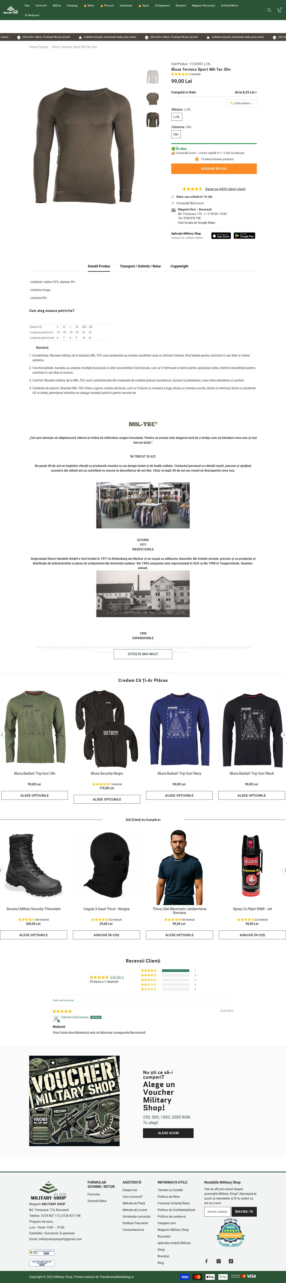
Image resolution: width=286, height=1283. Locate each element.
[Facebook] (206, 1261)
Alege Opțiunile (34, 795)
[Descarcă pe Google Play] (244, 235)
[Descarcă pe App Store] (221, 235)
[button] (180, 74)
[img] (62, 1011)
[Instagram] (218, 1261)
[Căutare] (269, 10)
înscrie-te (244, 1212)
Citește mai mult (143, 654)
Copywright (179, 266)
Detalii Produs (99, 266)
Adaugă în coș (214, 168)
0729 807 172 (50, 1216)
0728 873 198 (192, 218)
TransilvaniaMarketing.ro (116, 1277)
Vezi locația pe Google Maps (196, 222)
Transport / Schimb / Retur (140, 266)
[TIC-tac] (231, 1261)
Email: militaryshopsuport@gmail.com (55, 1239)
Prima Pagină (38, 47)
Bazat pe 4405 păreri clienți (225, 189)
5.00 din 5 (117, 977)
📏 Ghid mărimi (242, 103)
